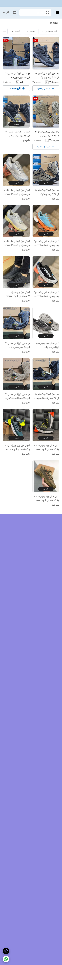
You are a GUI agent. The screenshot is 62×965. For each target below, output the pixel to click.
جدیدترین (49, 31)
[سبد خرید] (15, 13)
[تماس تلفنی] (6, 951)
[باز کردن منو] (56, 12)
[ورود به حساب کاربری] (6, 13)
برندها (32, 31)
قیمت (17, 31)
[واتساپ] (6, 959)
